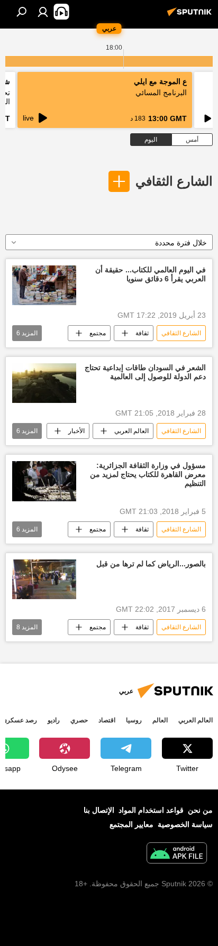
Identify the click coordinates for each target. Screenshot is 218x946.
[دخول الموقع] (42, 11)
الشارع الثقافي (174, 181)
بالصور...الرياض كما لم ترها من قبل (151, 563)
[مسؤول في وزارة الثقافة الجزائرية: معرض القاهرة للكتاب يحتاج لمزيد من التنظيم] (44, 481)
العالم (160, 720)
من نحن (200, 810)
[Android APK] (177, 854)
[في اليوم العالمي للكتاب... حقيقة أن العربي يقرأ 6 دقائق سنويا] (44, 285)
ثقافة (142, 333)
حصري (79, 720)
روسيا (134, 720)
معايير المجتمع (131, 824)
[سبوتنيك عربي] (191, 16)
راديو (54, 720)
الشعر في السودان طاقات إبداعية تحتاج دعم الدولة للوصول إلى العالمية (145, 372)
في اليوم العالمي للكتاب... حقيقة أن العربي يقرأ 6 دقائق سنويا (150, 274)
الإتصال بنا (99, 810)
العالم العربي (131, 431)
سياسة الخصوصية (185, 824)
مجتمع (97, 333)
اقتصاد (106, 720)
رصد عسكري (19, 720)
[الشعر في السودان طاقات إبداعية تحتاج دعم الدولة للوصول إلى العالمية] (44, 383)
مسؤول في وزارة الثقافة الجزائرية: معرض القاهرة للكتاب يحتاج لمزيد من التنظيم (148, 474)
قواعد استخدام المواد (151, 810)
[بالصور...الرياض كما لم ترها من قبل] (44, 579)
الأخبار (76, 431)
